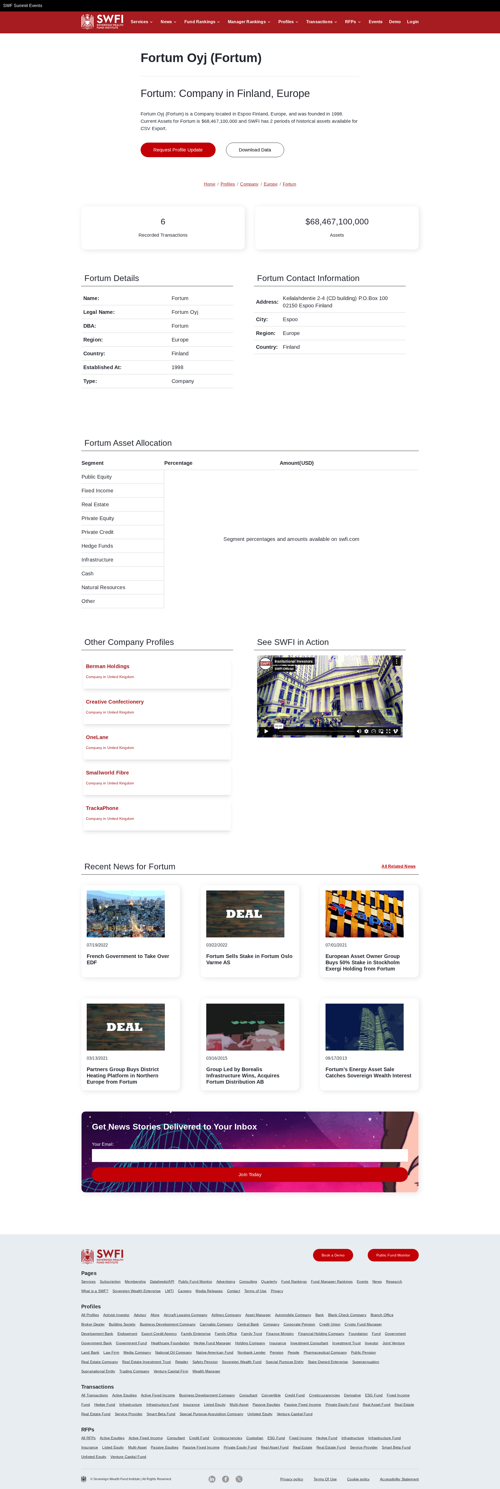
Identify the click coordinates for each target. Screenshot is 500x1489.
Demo (395, 22)
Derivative (352, 1395)
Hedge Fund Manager (212, 1343)
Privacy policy (291, 1479)
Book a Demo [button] (333, 1255)
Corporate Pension (299, 1324)
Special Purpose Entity (285, 1362)
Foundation (358, 1334)
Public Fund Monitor (195, 1281)
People (293, 1352)
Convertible (271, 1395)
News (166, 22)
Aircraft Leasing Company (186, 1315)
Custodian (254, 1438)
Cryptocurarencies (324, 1395)
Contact (233, 1291)
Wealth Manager (206, 1371)
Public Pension (363, 1352)
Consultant (248, 1395)
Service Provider (129, 1414)
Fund (376, 1334)
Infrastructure (130, 1404)
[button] (142, 22)
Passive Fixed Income (302, 1404)
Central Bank (248, 1324)
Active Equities (124, 1395)
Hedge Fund (104, 1404)
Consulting (248, 1281)
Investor (371, 1343)
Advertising (225, 1281)
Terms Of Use (325, 1479)
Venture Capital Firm (171, 1371)
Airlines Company (226, 1315)
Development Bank (97, 1334)
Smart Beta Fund (161, 1414)
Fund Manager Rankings (332, 1281)
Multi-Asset (239, 1404)
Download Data (255, 149)
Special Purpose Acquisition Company (211, 1414)
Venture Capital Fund (294, 1414)
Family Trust (251, 1334)
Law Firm (111, 1352)
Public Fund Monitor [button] (393, 1255)
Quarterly (269, 1281)
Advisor (140, 1315)
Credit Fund (295, 1395)
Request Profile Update (178, 149)
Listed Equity (215, 1404)
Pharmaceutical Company (325, 1352)
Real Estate (404, 1404)
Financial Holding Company (321, 1334)
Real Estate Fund (96, 1414)
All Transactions (94, 1395)
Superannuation (365, 1362)
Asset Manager (258, 1315)
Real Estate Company (99, 1362)
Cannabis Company (216, 1324)
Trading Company (134, 1371)
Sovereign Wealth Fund (241, 1362)
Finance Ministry (280, 1334)
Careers (184, 1291)
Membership (135, 1281)
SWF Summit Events (22, 5)
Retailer (181, 1362)
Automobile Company (293, 1315)
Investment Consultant (309, 1343)
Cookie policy (358, 1479)
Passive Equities (266, 1404)
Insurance (277, 1343)
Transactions (319, 22)
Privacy (277, 1291)
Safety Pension (205, 1362)
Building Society (122, 1324)
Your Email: (103, 1144)
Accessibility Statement (399, 1479)
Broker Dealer (93, 1324)
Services (139, 22)
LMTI (169, 1291)
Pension (276, 1352)
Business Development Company (168, 1324)
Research (394, 1281)
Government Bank (96, 1343)
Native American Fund (214, 1352)
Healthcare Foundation (170, 1343)
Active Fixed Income (158, 1395)
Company (271, 1324)
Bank (319, 1315)
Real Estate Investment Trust (146, 1362)
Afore (155, 1315)
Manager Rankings (247, 22)
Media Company (137, 1352)
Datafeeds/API (162, 1281)
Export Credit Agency (159, 1334)
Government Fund (131, 1343)
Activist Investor (116, 1315)
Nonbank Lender (252, 1352)
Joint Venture (394, 1343)
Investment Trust (346, 1343)
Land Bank (90, 1352)
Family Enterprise (196, 1334)
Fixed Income (398, 1395)
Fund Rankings (199, 22)
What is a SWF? (94, 1291)
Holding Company (250, 1343)
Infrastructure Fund (162, 1404)
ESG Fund (374, 1395)
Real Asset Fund (376, 1404)
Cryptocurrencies (227, 1438)
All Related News (399, 866)
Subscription (110, 1281)
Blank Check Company (347, 1315)
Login (413, 22)
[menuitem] (90, 1283)
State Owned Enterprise (328, 1362)
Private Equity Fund (342, 1404)
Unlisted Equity (259, 1414)
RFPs (350, 22)
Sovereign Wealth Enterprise (137, 1291)
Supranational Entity (98, 1371)
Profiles (286, 22)
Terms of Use (255, 1291)
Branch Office (382, 1315)
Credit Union (329, 1324)
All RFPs (88, 1438)
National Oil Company (173, 1352)
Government (395, 1334)
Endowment (127, 1334)
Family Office (226, 1334)
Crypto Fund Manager (363, 1324)
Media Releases (209, 1291)
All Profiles (90, 1315)
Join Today (250, 1174)
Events (376, 22)
